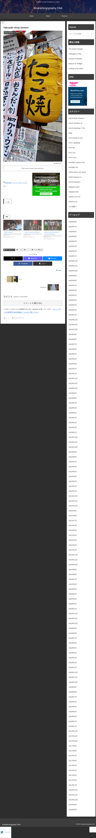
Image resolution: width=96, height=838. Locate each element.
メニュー (28, 249)
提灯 (41, 249)
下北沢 (35, 249)
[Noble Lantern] (12, 225)
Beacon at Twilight (75, 64)
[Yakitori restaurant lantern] (32, 225)
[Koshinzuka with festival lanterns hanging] (53, 225)
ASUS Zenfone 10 (10, 249)
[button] (42, 264)
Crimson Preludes (75, 59)
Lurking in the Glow (76, 68)
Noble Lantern (8, 232)
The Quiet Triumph (76, 49)
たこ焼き (20, 249)
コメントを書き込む (32, 303)
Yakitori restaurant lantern (32, 232)
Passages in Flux (75, 54)
